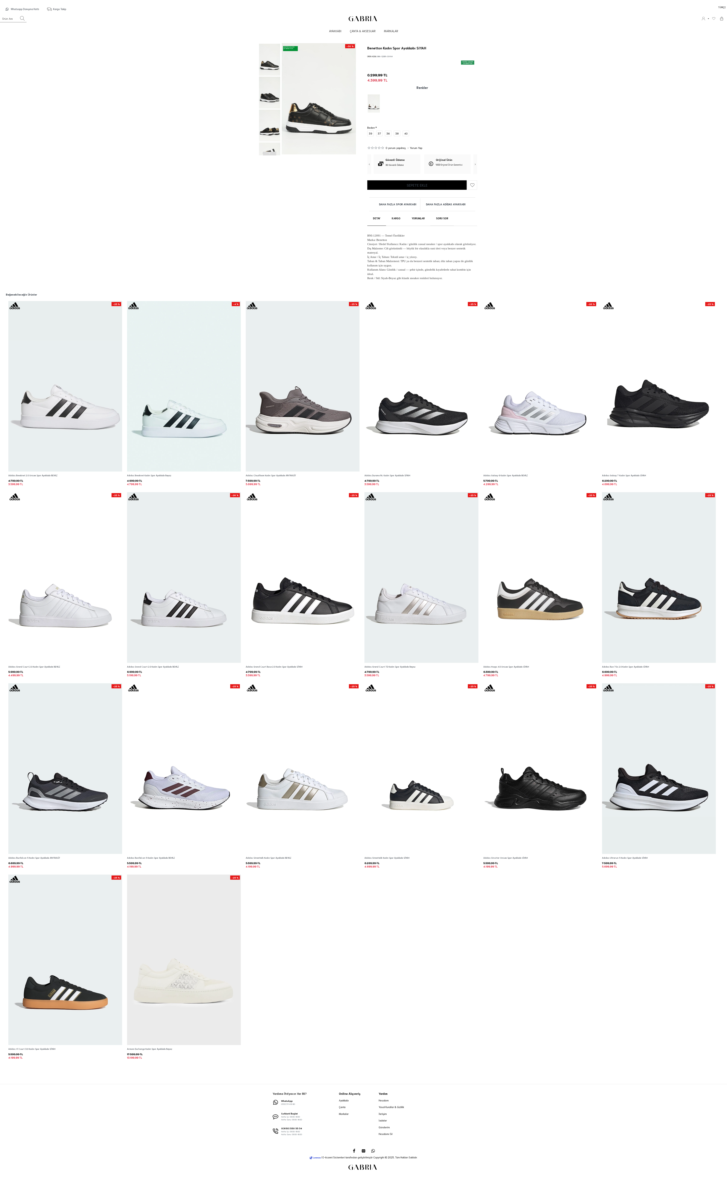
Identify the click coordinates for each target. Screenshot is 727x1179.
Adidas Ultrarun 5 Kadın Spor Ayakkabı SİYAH (625, 857)
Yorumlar (418, 218)
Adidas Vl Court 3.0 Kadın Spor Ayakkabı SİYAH (31, 1048)
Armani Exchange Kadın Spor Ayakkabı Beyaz (149, 1048)
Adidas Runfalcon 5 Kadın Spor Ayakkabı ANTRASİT (34, 857)
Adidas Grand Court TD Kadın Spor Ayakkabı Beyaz (389, 666)
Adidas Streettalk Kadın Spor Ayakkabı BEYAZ (268, 857)
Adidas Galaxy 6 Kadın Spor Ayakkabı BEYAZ (505, 475)
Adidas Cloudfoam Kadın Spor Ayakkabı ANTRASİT (271, 475)
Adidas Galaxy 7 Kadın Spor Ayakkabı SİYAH (624, 475)
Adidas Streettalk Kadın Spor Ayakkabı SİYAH (387, 857)
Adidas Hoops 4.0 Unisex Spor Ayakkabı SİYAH (506, 666)
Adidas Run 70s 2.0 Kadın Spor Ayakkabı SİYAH (625, 666)
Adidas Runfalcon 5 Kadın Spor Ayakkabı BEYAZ (151, 857)
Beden (371, 127)
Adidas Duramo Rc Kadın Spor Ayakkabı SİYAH (387, 475)
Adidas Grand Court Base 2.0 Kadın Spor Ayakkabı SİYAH (274, 666)
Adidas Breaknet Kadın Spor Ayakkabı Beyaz (149, 475)
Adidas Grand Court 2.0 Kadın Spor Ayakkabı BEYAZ (34, 666)
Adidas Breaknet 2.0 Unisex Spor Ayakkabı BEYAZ (32, 475)
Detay (376, 218)
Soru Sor (442, 218)
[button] (269, 45)
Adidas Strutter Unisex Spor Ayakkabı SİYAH (505, 857)
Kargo (396, 218)
